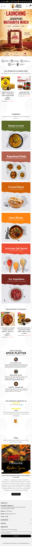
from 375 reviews (15, 404)
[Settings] (26, 6)
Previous (2, 471)
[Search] (4, 6)
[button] (15, 426)
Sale (3, 77)
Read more (16, 494)
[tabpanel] (16, 32)
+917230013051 (8, 511)
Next (30, 471)
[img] (16, 403)
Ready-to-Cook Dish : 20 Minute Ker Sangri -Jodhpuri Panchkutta (24, 329)
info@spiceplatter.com (10, 513)
